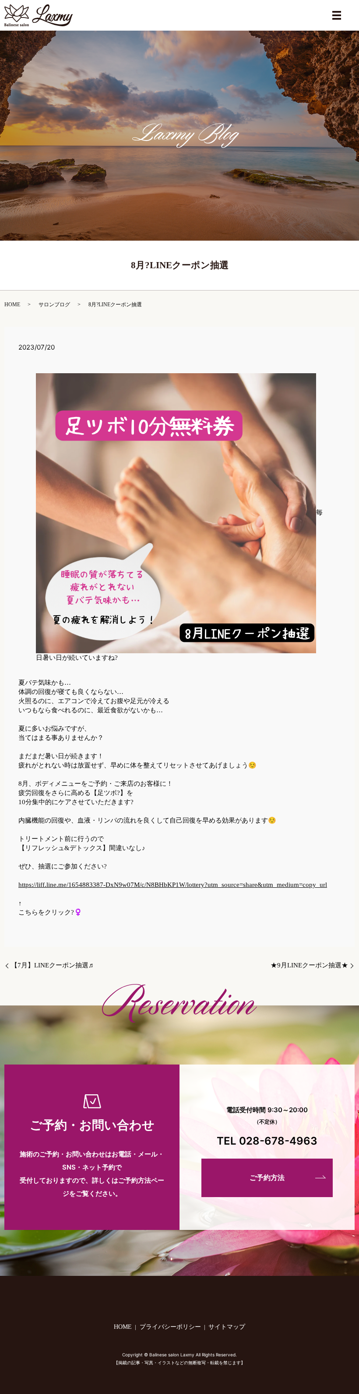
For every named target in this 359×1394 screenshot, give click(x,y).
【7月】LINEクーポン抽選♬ (53, 965)
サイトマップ (226, 1327)
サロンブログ (54, 304)
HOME (12, 304)
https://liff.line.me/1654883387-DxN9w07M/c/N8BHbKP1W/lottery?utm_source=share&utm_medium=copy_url (172, 884)
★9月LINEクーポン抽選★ (309, 965)
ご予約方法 (267, 1177)
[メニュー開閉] (336, 15)
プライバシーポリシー (170, 1327)
